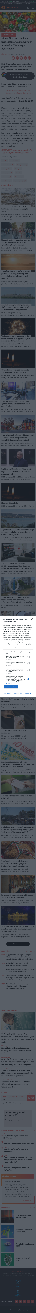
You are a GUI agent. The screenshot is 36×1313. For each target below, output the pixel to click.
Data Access (18, 693)
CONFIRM (10, 687)
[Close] (32, 620)
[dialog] (18, 656)
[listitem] (18, 652)
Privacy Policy (28, 693)
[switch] (28, 657)
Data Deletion (8, 693)
